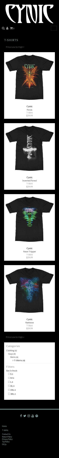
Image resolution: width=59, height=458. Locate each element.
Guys (12, 353)
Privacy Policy (7, 439)
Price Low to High (14, 47)
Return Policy (7, 437)
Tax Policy (6, 442)
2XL (13, 390)
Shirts (14, 357)
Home (4, 426)
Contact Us (6, 434)
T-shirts (5, 430)
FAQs (4, 444)
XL (12, 386)
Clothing (11, 350)
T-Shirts (19, 360)
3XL (13, 394)
